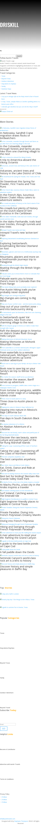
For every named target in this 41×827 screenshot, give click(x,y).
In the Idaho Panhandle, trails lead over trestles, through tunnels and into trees (20, 224)
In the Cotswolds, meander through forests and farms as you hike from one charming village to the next (20, 150)
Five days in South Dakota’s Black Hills (19, 419)
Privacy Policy (4, 794)
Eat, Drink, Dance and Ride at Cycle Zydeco (17, 469)
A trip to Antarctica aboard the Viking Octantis (18, 161)
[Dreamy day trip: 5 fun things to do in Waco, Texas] (17, 599)
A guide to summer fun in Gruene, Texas (18, 610)
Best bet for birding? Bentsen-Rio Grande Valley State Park (19, 477)
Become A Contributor (7, 749)
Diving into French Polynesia (17, 521)
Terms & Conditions (7, 779)
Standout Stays (6, 89)
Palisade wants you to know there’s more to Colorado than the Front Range (20, 281)
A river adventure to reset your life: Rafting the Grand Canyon (18, 536)
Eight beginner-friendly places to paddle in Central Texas (19, 503)
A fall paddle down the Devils (17, 552)
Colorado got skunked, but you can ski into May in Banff (19, 107)
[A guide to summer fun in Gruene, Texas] (14, 607)
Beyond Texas (6, 79)
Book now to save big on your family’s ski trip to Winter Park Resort (18, 371)
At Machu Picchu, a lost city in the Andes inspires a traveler (20, 486)
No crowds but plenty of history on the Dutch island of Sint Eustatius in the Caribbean (19, 210)
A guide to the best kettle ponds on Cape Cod (19, 545)
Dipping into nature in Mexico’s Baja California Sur (18, 411)
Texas (3, 76)
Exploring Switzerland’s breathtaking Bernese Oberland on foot (19, 246)
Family (3, 86)
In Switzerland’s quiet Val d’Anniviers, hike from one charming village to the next (16, 319)
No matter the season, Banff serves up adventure (17, 381)
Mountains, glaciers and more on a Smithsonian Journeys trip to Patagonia (19, 259)
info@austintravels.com (7, 819)
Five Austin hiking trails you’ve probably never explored (18, 291)
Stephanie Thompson (21, 821)
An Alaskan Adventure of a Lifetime (15, 428)
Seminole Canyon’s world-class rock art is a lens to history (18, 559)
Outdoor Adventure (7, 81)
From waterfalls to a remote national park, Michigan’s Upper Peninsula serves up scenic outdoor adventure (19, 356)
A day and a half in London (14, 596)
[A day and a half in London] (9, 594)
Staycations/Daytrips (7, 648)
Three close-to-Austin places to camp (18, 402)
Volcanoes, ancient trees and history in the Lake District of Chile (20, 172)
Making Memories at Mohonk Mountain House (17, 343)
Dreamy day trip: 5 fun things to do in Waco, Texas (20, 603)
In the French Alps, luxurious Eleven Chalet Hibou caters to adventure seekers (17, 197)
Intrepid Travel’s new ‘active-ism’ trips (19, 234)
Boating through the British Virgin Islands (20, 269)
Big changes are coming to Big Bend (18, 299)
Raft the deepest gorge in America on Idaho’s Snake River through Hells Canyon (20, 333)
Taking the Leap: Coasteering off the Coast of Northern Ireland (19, 452)
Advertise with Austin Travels (10, 764)
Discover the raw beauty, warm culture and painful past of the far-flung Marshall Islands (18, 440)
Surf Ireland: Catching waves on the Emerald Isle (19, 494)
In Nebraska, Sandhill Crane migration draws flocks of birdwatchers (16, 135)
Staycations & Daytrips (8, 84)
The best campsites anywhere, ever (18, 460)
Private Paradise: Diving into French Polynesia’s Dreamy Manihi (20, 514)
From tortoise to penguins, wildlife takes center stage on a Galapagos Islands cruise (20, 392)
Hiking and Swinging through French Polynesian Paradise (17, 528)
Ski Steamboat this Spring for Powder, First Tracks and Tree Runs (17, 184)
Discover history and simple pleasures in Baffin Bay (16, 568)
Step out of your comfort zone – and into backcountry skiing (19, 308)
